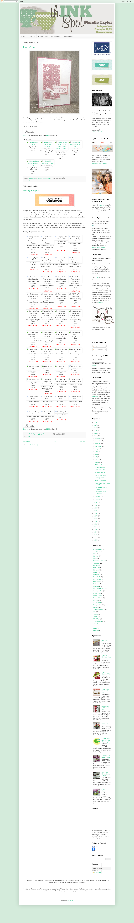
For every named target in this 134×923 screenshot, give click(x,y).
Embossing (96, 575)
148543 (61, 403)
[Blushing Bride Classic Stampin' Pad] (33, 165)
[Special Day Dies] (75, 366)
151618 (47, 370)
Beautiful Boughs (75, 354)
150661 (75, 357)
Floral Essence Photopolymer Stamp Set (47, 340)
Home (23, 36)
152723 (47, 357)
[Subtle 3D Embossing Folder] (47, 163)
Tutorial (95, 614)
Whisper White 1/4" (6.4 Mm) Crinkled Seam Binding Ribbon (61, 153)
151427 (75, 287)
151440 (33, 372)
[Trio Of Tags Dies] (61, 412)
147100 (33, 171)
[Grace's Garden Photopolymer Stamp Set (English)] (75, 315)
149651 (33, 266)
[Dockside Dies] (47, 366)
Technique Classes (98, 609)
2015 (95, 516)
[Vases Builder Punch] (47, 399)
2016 (95, 513)
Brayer (95, 558)
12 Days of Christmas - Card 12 (106, 657)
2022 (95, 433)
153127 (75, 387)
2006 (95, 540)
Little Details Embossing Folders (75, 385)
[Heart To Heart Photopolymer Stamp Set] (75, 281)
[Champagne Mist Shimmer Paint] (61, 239)
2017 (95, 511)
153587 (75, 370)
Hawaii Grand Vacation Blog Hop (105, 691)
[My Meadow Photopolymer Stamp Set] (75, 262)
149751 (33, 251)
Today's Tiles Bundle (33, 147)
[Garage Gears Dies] (61, 368)
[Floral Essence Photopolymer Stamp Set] (47, 336)
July (96, 451)
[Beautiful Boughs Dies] (75, 351)
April (97, 459)
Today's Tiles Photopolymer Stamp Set (47, 150)
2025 (95, 425)
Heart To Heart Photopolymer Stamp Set (75, 284)
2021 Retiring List (100, 472)
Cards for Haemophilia (99, 561)
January (97, 499)
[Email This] (57, 178)
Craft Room (96, 568)
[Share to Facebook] (63, 178)
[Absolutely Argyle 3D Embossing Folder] (47, 384)
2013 (95, 521)
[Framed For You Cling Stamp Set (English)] (47, 315)
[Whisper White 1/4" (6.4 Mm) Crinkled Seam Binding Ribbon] (61, 148)
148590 (61, 268)
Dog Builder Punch (61, 401)
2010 (95, 529)
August (97, 449)
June (96, 454)
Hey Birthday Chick (100, 475)
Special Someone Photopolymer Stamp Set (47, 302)
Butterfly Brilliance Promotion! (100, 492)
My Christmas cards (98, 588)
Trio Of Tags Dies (61, 414)
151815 (61, 387)
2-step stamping (97, 549)
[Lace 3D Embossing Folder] (61, 382)
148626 (61, 285)
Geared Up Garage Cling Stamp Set (61, 265)
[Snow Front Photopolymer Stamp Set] (47, 281)
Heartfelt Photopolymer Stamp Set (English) (61, 319)
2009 (95, 532)
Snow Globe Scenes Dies (47, 416)
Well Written (33, 382)
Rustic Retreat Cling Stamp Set (33, 282)
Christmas (96, 565)
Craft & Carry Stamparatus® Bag (61, 338)
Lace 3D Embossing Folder (61, 385)
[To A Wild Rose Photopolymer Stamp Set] (33, 315)
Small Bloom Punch (33, 401)
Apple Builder (33, 354)
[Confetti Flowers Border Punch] (47, 351)
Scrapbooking (97, 602)
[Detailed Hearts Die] (33, 368)
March (97, 462)
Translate (98, 872)
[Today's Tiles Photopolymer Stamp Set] (47, 146)
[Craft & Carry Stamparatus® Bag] (61, 334)
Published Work (97, 598)
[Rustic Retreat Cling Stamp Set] (33, 279)
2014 (95, 519)
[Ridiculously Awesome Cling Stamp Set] (33, 298)
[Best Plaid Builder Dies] (61, 351)
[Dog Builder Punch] (61, 399)
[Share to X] (61, 178)
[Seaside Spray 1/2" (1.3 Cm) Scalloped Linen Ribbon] (47, 243)
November (98, 441)
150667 (61, 416)
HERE (48, 135)
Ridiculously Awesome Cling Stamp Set (33, 302)
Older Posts (82, 442)
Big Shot (95, 556)
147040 (47, 403)
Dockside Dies (47, 369)
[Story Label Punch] (75, 334)
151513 (75, 323)
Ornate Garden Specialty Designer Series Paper (47, 265)
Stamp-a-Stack (97, 605)
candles (95, 626)
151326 (61, 156)
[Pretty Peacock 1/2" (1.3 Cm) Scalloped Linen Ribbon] (33, 243)
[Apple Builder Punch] (33, 351)
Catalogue (101, 205)
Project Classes (97, 595)
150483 (47, 287)
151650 (75, 268)
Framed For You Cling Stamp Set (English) (47, 319)
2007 (95, 537)
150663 (33, 357)
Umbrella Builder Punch (75, 401)
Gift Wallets (96, 581)
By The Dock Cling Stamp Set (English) (33, 340)
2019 (95, 505)
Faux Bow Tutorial (104, 641)
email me (100, 302)
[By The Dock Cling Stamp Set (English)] (33, 336)
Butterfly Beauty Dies (33, 416)
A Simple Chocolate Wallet (106, 673)
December (98, 438)
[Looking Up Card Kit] (33, 260)
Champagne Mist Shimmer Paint (61, 242)
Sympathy (96, 607)
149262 (75, 302)
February (98, 497)
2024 (95, 428)
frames (95, 628)
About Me (32, 36)
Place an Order (42, 36)
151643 (47, 304)
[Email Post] (53, 178)
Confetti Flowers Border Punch (47, 355)
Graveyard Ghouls (104, 790)
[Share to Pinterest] (64, 178)
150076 (75, 340)
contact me (95, 396)
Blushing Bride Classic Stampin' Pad (33, 168)
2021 (95, 436)
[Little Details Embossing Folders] (75, 382)
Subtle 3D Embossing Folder (47, 166)
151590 (47, 389)
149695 (61, 340)
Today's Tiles (29, 47)
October (97, 443)
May (96, 457)
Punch (75, 339)
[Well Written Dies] (33, 379)
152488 (47, 268)
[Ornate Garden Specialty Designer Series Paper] (47, 262)
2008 (95, 535)
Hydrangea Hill (99, 478)
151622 (33, 342)
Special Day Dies (75, 369)
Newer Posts (26, 442)
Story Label (75, 337)
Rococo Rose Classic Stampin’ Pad (75, 150)
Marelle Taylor (95, 846)
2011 (95, 527)
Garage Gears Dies (61, 371)
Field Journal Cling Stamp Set (61, 299)
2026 (95, 422)
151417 (61, 321)
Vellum (95, 616)
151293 (75, 403)
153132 (75, 248)
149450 (47, 342)
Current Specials (68, 36)
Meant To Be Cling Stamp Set (61, 282)
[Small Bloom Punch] (33, 399)
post (29, 181)
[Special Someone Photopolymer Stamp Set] (47, 298)
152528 (47, 152)
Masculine (96, 586)
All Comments (98, 349)
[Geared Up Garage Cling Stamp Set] (61, 262)
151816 (33, 385)
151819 (33, 418)
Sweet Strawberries (100, 480)
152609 (61, 302)
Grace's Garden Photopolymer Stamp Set (75, 319)
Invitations (96, 584)
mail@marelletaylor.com (98, 132)
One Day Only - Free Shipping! (101, 488)
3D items (95, 551)
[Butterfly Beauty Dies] (33, 414)
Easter (95, 572)
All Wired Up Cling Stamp (75, 299)
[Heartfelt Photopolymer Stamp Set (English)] (61, 315)
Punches (95, 600)
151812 (61, 372)
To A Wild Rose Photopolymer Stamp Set (33, 319)
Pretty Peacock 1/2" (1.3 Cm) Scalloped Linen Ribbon (33, 247)
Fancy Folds (96, 577)
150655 (47, 418)
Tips (94, 612)
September (98, 446)
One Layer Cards (98, 591)
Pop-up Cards (97, 593)
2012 (95, 524)
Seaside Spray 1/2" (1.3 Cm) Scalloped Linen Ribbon (47, 247)
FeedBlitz (94, 365)
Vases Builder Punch (47, 401)
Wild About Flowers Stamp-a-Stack (106, 774)
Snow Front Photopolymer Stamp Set (47, 284)
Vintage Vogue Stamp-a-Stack (106, 756)
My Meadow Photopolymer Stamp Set (75, 265)
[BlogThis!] (59, 178)
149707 (47, 251)
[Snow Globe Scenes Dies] (47, 414)
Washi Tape (96, 619)
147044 (61, 246)
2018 (95, 508)
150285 (33, 285)
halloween (96, 630)
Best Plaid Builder (61, 354)
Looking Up (33, 262)
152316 (33, 403)
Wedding (95, 623)
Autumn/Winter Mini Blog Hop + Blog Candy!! (106, 740)
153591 (47, 321)
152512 (33, 304)
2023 (95, 430)
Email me (26, 135)
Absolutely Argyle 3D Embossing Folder (47, 387)
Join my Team (55, 36)
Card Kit (33, 264)
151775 (47, 169)
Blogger (70, 901)
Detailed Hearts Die (33, 371)
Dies (61, 356)
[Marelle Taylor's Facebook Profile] (93, 850)
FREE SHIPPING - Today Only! (102, 484)
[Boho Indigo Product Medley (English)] (75, 241)
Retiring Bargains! (31, 190)
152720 (61, 357)
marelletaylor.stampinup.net (99, 163)
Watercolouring (97, 621)
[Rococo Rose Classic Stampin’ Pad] (75, 146)
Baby (94, 554)
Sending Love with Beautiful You (105, 707)
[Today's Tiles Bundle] (33, 144)
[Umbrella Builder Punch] (75, 399)
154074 (33, 148)
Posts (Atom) (34, 445)
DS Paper (96, 570)
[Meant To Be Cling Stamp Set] (61, 279)
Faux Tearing (97, 579)
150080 (75, 152)
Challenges (96, 563)
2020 (95, 503)
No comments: (47, 178)
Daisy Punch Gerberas (105, 724)
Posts (95, 346)
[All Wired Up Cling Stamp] (75, 296)
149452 (33, 321)
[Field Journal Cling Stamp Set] (61, 296)
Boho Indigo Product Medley (75, 244)
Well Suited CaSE (100, 470)
